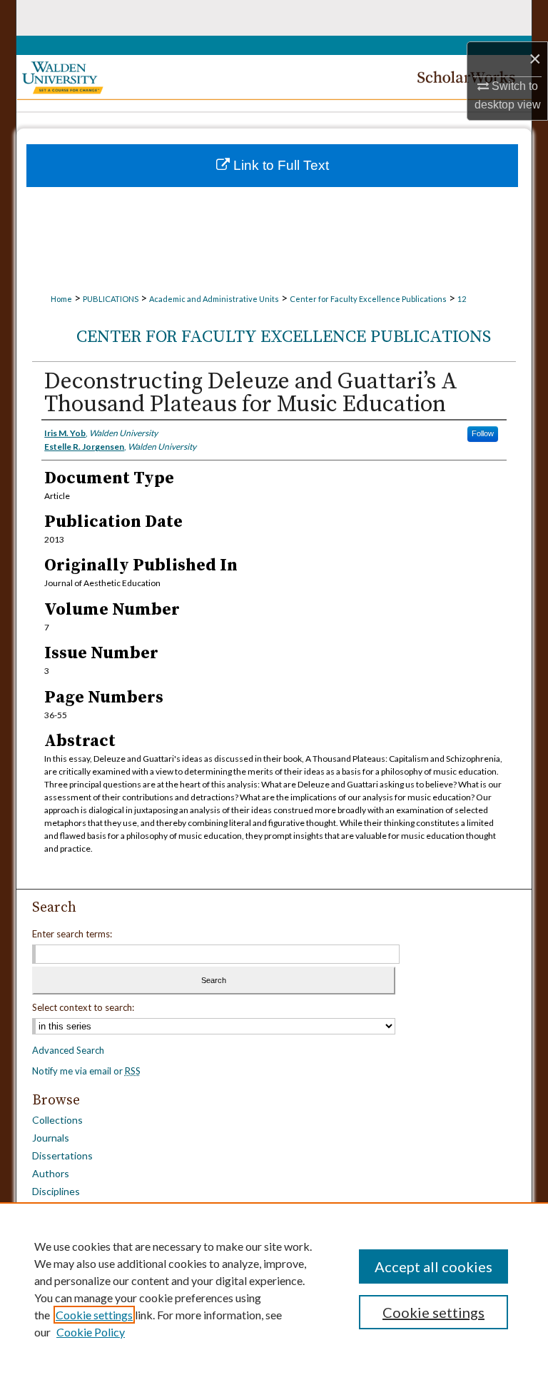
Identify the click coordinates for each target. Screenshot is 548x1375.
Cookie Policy (90, 1332)
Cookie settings (94, 1314)
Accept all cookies (433, 1266)
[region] (274, 1288)
